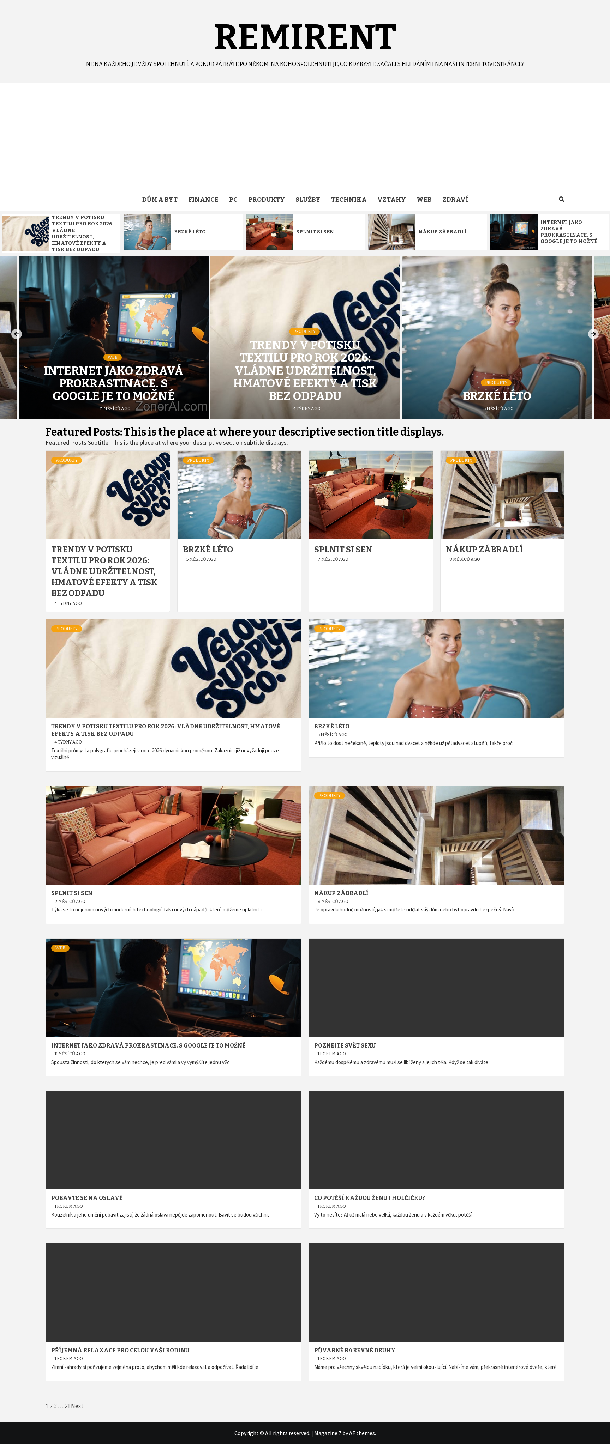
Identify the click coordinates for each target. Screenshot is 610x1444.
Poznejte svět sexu (345, 1045)
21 (67, 1406)
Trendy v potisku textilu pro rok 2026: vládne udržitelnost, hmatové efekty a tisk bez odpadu (83, 233)
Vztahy (391, 200)
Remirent (305, 37)
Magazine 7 (327, 1433)
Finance (203, 200)
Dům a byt (160, 200)
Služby (308, 200)
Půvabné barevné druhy (354, 1350)
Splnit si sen (315, 232)
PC (233, 200)
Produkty (266, 200)
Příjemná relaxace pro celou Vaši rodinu (120, 1350)
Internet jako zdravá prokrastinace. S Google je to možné (568, 232)
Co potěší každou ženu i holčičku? (369, 1198)
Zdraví (455, 200)
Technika (349, 200)
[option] (61, 233)
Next (77, 1406)
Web (424, 200)
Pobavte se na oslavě (87, 1198)
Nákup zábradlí (442, 232)
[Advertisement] (305, 135)
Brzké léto (190, 232)
